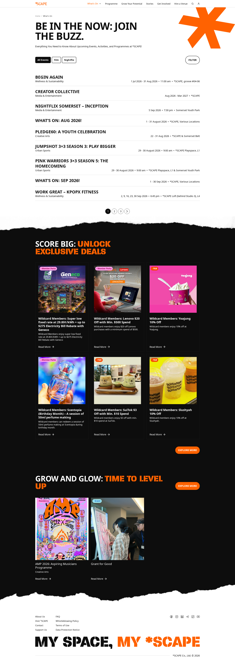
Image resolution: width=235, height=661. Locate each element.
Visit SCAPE (41, 621)
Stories (149, 3)
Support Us (41, 629)
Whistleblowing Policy (67, 621)
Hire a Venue (181, 3)
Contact (39, 625)
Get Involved (163, 3)
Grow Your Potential (131, 3)
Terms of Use (62, 625)
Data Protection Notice (68, 629)
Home (37, 16)
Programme (111, 3)
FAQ (58, 616)
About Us (40, 616)
